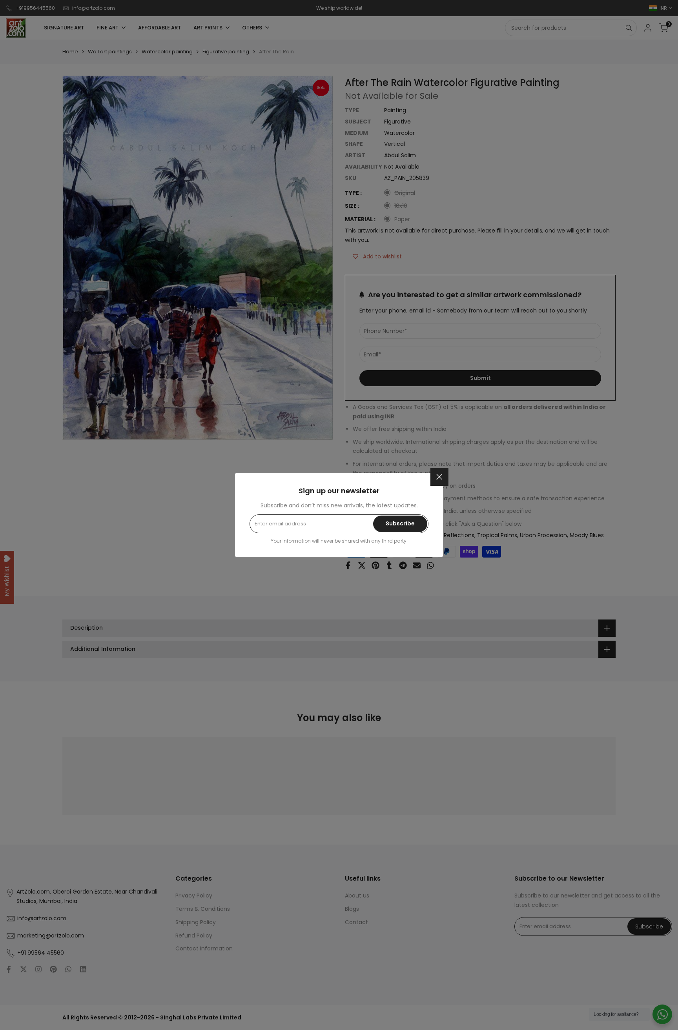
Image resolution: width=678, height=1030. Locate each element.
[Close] (439, 477)
